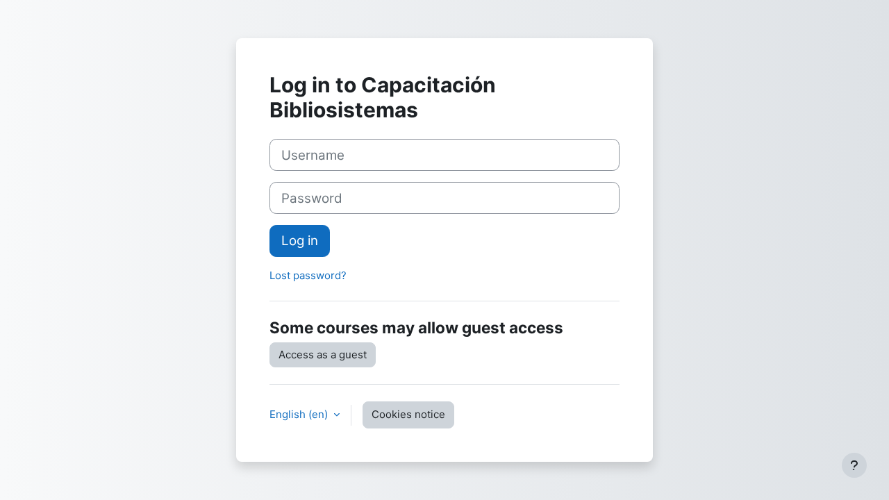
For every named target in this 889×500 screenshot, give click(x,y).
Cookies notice (408, 414)
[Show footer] (854, 465)
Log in (299, 241)
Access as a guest (323, 354)
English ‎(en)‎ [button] (300, 414)
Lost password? (308, 275)
